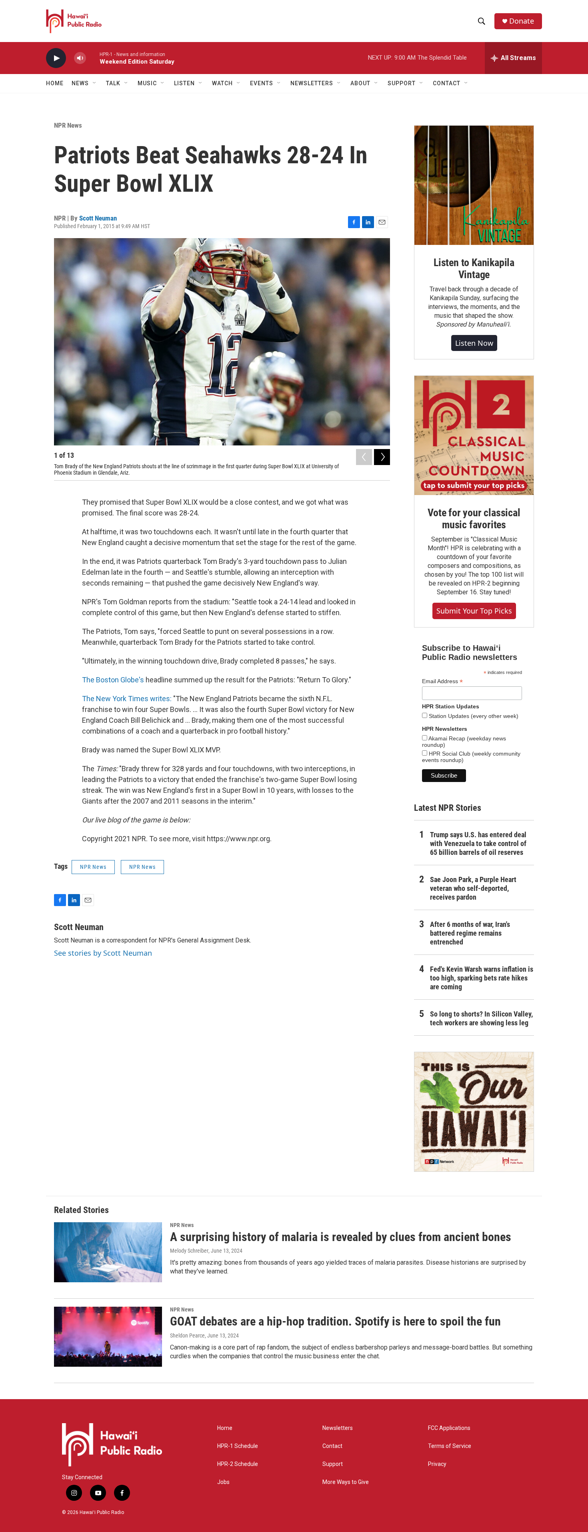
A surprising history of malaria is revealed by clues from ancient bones (340, 1237)
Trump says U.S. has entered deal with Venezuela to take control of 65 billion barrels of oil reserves (478, 843)
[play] (56, 58)
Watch (222, 83)
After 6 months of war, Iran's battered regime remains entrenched (470, 933)
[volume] (80, 58)
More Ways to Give (345, 1482)
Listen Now (474, 343)
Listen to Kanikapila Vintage (474, 269)
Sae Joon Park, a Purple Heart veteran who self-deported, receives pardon (473, 888)
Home (55, 83)
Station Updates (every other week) (472, 716)
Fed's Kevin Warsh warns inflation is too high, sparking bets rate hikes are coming (481, 978)
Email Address (442, 681)
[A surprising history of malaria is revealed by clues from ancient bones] (108, 1252)
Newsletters (337, 1428)
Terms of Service (449, 1446)
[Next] (382, 457)
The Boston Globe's (113, 680)
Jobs (223, 1482)
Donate (521, 21)
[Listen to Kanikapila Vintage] (474, 185)
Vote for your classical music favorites (474, 519)
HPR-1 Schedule (237, 1446)
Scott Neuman (98, 218)
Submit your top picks (474, 611)
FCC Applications (449, 1428)
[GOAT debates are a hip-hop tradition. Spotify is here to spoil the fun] (108, 1337)
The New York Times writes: (127, 698)
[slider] (93, 58)
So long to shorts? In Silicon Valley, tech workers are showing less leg (481, 1018)
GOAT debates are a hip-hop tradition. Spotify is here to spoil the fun (335, 1321)
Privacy (437, 1464)
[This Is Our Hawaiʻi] (474, 1111)
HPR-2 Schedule (237, 1464)
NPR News (68, 125)
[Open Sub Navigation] (95, 83)
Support (332, 1464)
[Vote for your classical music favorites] (474, 435)
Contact (332, 1446)
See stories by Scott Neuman (103, 953)
